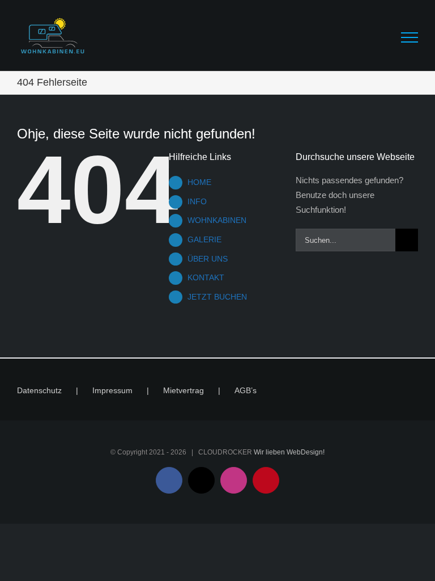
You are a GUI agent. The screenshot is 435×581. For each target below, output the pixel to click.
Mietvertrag (183, 390)
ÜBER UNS (207, 258)
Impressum (112, 390)
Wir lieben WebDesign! (289, 452)
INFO (197, 201)
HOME (199, 182)
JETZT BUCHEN (217, 296)
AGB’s (245, 390)
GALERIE (204, 239)
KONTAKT (205, 277)
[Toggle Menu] (409, 37)
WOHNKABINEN (216, 220)
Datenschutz (39, 390)
